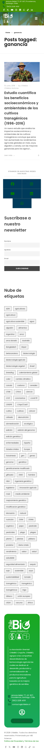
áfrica (30, 602)
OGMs (30, 519)
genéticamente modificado (17, 468)
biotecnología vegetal (15, 366)
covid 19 (34, 398)
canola (9, 385)
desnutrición (23, 417)
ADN (8, 308)
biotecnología (29, 353)
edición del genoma (26, 430)
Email (6, 258)
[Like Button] (36, 155)
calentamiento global (28, 372)
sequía (33, 564)
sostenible (19, 570)
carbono (21, 385)
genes (32, 455)
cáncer (32, 411)
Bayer (24, 347)
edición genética (13, 436)
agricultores (20, 308)
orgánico (10, 526)
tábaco (9, 596)
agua (32, 321)
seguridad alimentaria (15, 564)
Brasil (32, 366)
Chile (8, 391)
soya (31, 570)
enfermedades (12, 443)
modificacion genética (15, 507)
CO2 (8, 398)
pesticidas (10, 532)
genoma (9, 462)
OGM (21, 519)
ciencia (29, 391)
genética (22, 462)
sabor (24, 551)
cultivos (20, 411)
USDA (8, 602)
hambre (31, 475)
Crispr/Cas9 (22, 404)
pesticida (33, 526)
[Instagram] (31, 184)
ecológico (28, 423)
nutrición (10, 519)
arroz (22, 334)
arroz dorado (11, 340)
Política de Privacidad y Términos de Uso (21, 741)
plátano (31, 539)
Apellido (7, 250)
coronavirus (20, 398)
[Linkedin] (31, 193)
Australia (25, 340)
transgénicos (11, 590)
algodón (9, 328)
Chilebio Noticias (11, 88)
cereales (33, 385)
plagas (33, 532)
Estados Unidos (12, 449)
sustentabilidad (12, 577)
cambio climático (23, 379)
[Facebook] (12, 184)
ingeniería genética (23, 481)
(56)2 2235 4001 (13, 6)
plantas (20, 539)
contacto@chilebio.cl (21, 704)
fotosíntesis (11, 455)
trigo (24, 590)
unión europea (24, 596)
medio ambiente (22, 494)
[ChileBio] (9, 18)
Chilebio (24, 85)
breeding (10, 372)
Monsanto (10, 513)
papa (21, 526)
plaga (22, 532)
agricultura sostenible (15, 321)
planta (8, 539)
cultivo (9, 411)
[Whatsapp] (22, 203)
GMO (21, 475)
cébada (9, 417)
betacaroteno (12, 353)
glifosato (9, 475)
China (18, 391)
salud (34, 551)
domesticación (12, 423)
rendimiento (11, 551)
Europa (27, 449)
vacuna (19, 602)
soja (8, 570)
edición (9, 430)
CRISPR (9, 404)
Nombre (7, 241)
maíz (8, 494)
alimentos (22, 328)
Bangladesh (11, 347)
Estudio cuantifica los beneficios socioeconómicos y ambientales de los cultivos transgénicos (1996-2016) (21, 108)
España (27, 443)
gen (22, 455)
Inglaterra (10, 487)
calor (8, 379)
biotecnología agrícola (15, 360)
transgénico (27, 583)
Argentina (10, 334)
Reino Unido (24, 545)
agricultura (10, 315)
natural (23, 513)
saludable (10, 558)
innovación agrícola (28, 487)
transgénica (11, 583)
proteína (9, 545)
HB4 (8, 481)
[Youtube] (12, 193)
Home (8, 32)
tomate (27, 577)
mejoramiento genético (16, 500)
